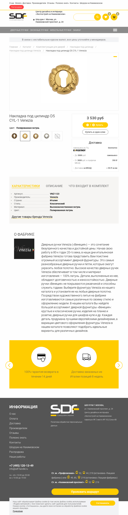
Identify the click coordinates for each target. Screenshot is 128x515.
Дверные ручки (19, 30)
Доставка (26, 3)
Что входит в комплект (89, 186)
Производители (39, 3)
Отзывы (50, 3)
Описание (54, 186)
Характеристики (26, 186)
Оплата (18, 3)
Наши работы (17, 456)
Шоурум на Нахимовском (91, 3)
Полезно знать (62, 3)
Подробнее (18, 511)
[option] (64, 79)
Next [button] (119, 365)
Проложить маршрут (85, 491)
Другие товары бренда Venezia (32, 216)
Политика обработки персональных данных (66, 424)
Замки (77, 30)
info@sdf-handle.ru (18, 469)
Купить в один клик (95, 132)
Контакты (74, 3)
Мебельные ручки (60, 30)
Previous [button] (9, 365)
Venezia (54, 197)
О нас (11, 3)
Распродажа (16, 7)
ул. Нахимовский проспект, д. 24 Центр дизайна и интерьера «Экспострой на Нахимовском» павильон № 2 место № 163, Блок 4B (100, 412)
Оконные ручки (39, 30)
